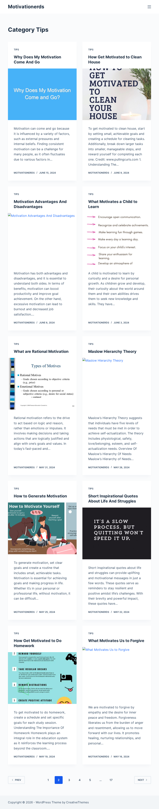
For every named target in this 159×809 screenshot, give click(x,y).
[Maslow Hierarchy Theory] (116, 384)
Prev (18, 779)
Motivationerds (26, 7)
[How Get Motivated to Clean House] (116, 94)
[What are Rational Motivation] (42, 384)
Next (141, 779)
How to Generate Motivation (40, 496)
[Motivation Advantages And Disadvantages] (42, 239)
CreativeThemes (77, 802)
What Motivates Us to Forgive (116, 640)
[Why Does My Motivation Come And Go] (42, 94)
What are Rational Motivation (41, 351)
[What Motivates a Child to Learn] (116, 239)
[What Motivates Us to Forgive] (116, 673)
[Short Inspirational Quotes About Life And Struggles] (116, 533)
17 (111, 780)
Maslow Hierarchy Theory (112, 351)
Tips (16, 49)
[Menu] (149, 7)
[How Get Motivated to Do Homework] (42, 678)
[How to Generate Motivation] (42, 528)
